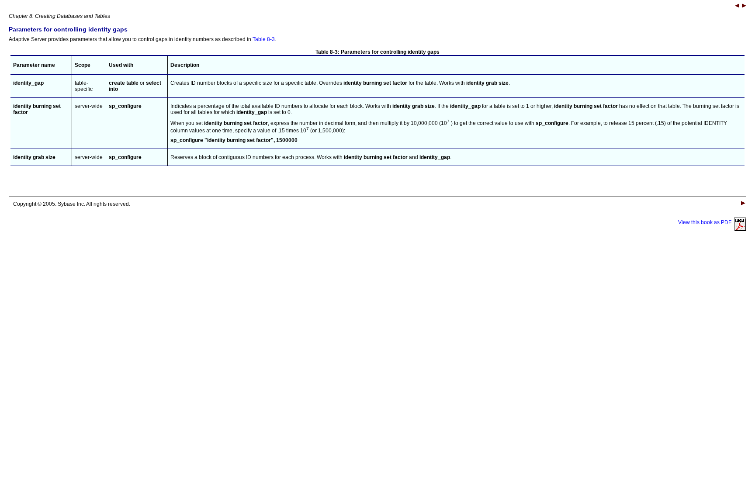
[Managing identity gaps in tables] (737, 6)
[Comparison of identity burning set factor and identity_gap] (744, 6)
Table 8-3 (264, 39)
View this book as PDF (706, 222)
